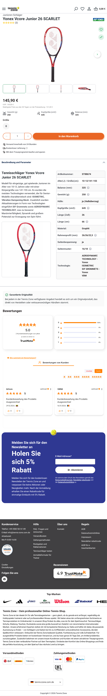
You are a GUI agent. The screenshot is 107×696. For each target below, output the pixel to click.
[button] (8, 358)
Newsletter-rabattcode (81, 480)
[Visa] (58, 659)
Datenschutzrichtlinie (66, 482)
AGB (83, 529)
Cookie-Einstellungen (4, 566)
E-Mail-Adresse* (63, 456)
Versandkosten (39, 536)
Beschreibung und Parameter (16, 162)
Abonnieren (77, 470)
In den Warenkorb (69, 136)
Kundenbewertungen (28, 334)
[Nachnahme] (58, 667)
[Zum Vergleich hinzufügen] (101, 37)
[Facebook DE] (4, 579)
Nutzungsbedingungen (64, 480)
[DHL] (18, 661)
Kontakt (60, 529)
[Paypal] (80, 659)
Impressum (86, 537)
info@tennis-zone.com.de (19, 532)
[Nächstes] (97, 54)
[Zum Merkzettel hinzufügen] (101, 29)
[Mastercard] (69, 659)
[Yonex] (98, 19)
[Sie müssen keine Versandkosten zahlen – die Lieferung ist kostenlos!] (27, 148)
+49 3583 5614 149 (17, 529)
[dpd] (7, 661)
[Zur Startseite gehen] (13, 9)
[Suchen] (76, 9)
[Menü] (4, 9)
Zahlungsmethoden (41, 540)
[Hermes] (29, 661)
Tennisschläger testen (42, 551)
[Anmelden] (89, 9)
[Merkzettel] (82, 8)
